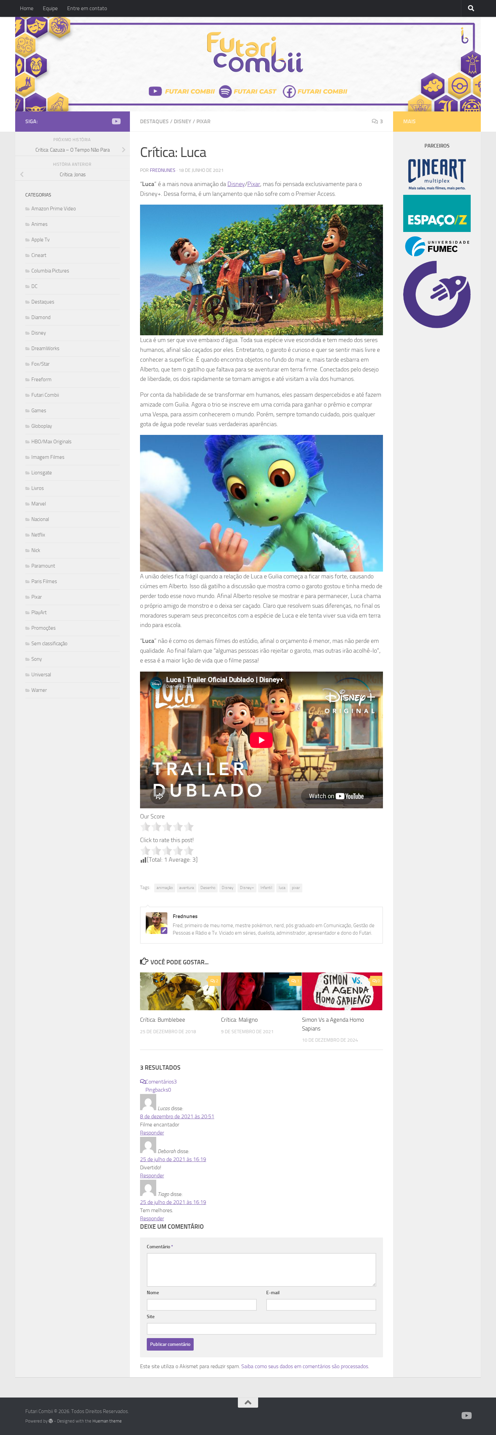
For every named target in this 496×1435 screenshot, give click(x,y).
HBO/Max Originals (51, 442)
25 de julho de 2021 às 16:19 (173, 1159)
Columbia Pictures (50, 271)
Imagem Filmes (47, 457)
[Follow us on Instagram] (105, 121)
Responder (152, 1132)
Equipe (50, 8)
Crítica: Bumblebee (162, 1019)
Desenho (207, 887)
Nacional (40, 519)
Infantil (266, 887)
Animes (39, 224)
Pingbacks (158, 1090)
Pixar (203, 121)
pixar (296, 887)
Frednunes (162, 170)
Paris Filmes (44, 581)
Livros (37, 488)
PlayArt (39, 612)
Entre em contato (87, 8)
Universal (41, 675)
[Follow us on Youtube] (116, 121)
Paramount (43, 566)
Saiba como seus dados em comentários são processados (304, 1366)
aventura (186, 887)
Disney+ (247, 887)
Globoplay (41, 426)
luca (282, 887)
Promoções (43, 628)
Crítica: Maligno (239, 1019)
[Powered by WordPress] (51, 1421)
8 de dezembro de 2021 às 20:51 (177, 1116)
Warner (39, 690)
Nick (35, 550)
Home (26, 8)
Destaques (154, 121)
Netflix (38, 535)
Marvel (38, 504)
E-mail (273, 1293)
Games (38, 411)
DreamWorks (45, 348)
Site (151, 1317)
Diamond (41, 317)
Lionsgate (41, 473)
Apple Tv (40, 240)
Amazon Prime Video (53, 209)
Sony (36, 659)
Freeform (41, 379)
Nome (153, 1293)
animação (165, 887)
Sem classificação (49, 644)
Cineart (38, 255)
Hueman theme (107, 1421)
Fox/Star (40, 364)
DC (34, 286)
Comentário (160, 1247)
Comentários (161, 1081)
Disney (182, 121)
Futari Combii (45, 395)
